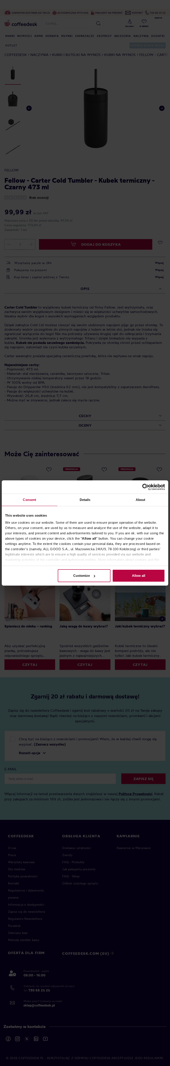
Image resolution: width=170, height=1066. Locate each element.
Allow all (138, 575)
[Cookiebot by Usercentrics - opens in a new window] (145, 487)
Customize (81, 575)
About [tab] (140, 500)
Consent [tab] (29, 500)
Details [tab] (85, 500)
